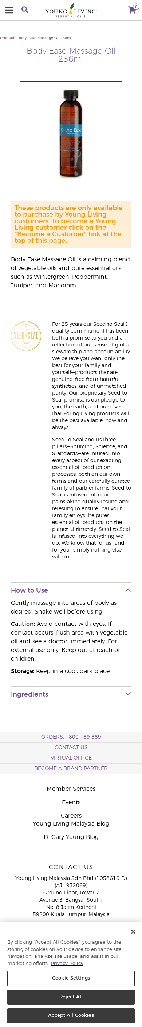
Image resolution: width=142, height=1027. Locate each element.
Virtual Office (71, 758)
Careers (71, 816)
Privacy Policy (67, 963)
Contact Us (71, 747)
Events (71, 802)
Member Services (71, 789)
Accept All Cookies (71, 1015)
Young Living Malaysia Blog (71, 824)
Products (8, 38)
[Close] (133, 932)
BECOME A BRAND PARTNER (71, 768)
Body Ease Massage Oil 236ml (44, 38)
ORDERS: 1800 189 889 (71, 737)
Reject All (71, 997)
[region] (71, 974)
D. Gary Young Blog (71, 837)
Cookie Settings (71, 978)
